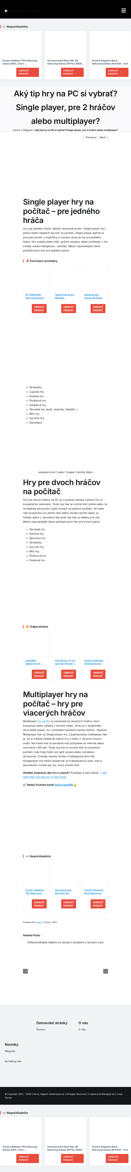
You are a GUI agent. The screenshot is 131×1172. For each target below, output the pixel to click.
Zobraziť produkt (24, 72)
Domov (16, 130)
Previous (91, 137)
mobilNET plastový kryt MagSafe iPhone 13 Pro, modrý (35, 662)
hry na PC (44, 721)
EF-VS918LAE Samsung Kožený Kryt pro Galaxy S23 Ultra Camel (35, 296)
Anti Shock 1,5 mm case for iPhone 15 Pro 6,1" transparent (65, 662)
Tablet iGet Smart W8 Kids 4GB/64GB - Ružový (64, 296)
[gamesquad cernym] (6, 1020)
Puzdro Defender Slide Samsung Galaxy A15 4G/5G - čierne (94, 662)
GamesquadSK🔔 (65, 784)
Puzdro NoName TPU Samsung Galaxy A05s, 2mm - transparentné (20, 62)
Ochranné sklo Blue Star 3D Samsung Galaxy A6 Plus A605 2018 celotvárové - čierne (64, 62)
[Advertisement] (65, 355)
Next (102, 137)
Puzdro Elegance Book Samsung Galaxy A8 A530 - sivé (110, 62)
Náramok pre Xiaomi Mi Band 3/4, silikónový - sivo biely (93, 296)
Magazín (28, 130)
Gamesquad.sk (56, 1094)
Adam (39, 922)
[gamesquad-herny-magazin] (23, 11)
